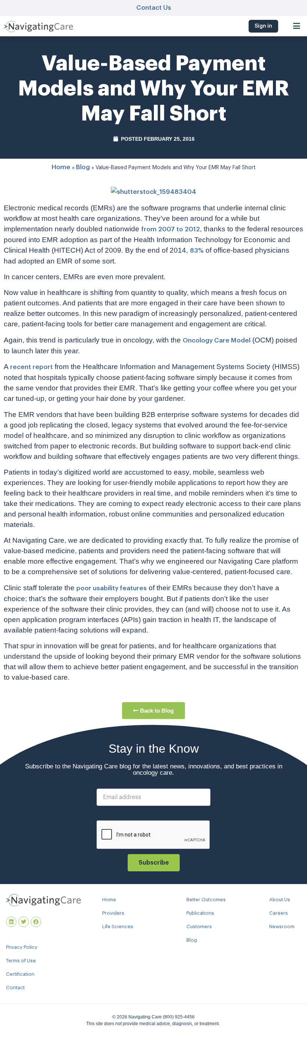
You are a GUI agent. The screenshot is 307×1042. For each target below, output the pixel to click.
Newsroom (282, 926)
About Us (279, 899)
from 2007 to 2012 (170, 229)
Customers (199, 926)
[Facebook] (36, 922)
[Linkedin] (11, 922)
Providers (113, 913)
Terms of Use (21, 960)
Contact (15, 987)
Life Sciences (117, 926)
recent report (31, 367)
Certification (20, 974)
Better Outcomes (206, 899)
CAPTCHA (110, 814)
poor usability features (111, 588)
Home (61, 167)
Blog (83, 167)
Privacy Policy (21, 947)
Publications (200, 913)
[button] (296, 26)
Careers (278, 913)
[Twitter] (23, 922)
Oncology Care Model (216, 340)
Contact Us (153, 7)
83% (197, 250)
